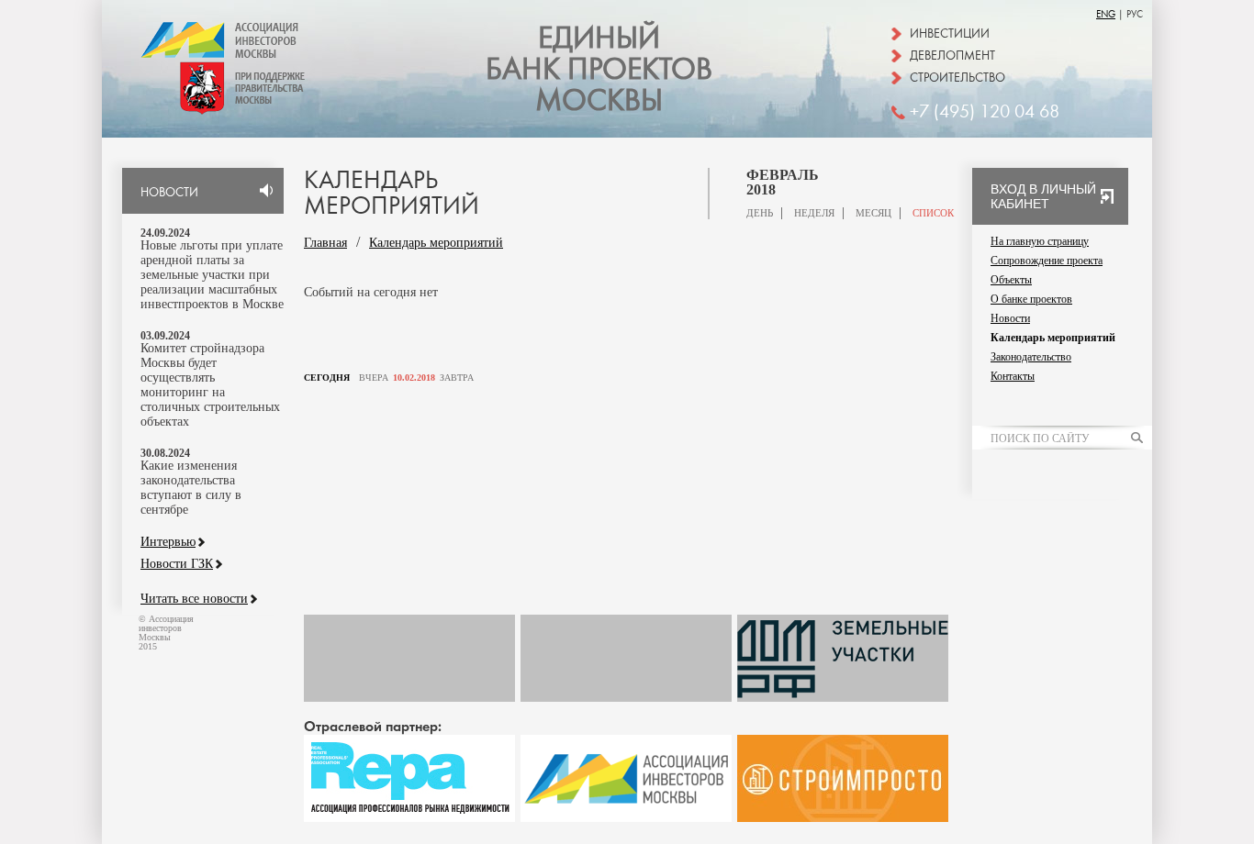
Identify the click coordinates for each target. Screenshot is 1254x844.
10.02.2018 (414, 378)
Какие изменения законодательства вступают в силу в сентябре (190, 487)
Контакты (1013, 376)
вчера (373, 378)
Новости (1010, 318)
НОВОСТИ (169, 192)
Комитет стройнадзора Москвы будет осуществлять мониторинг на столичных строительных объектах (210, 384)
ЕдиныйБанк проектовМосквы (599, 70)
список (933, 212)
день (759, 212)
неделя (814, 212)
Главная (325, 243)
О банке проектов (1031, 299)
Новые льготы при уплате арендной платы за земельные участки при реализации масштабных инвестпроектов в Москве (212, 275)
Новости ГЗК (176, 564)
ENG (1105, 14)
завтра (457, 378)
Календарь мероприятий (436, 243)
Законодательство (1031, 356)
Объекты (1011, 279)
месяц (873, 212)
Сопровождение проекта (1047, 260)
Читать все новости (194, 599)
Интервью (168, 542)
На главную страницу (1040, 241)
